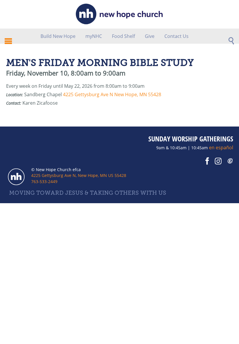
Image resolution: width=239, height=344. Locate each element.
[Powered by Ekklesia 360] (230, 161)
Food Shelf (123, 36)
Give (149, 36)
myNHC (93, 36)
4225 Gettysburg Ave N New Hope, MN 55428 (112, 94)
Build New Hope (58, 36)
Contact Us (176, 36)
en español (221, 147)
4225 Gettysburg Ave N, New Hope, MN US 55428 (78, 175)
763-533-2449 (44, 181)
